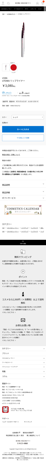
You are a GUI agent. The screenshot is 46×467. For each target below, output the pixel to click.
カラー (4, 117)
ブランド (5, 353)
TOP (3, 14)
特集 (4, 371)
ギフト (26, 9)
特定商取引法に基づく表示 (15, 435)
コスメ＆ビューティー (6, 9)
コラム (4, 376)
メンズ (39, 9)
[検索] (8, 3)
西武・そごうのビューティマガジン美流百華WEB (16, 392)
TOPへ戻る (23, 243)
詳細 (26, 93)
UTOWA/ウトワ (11, 14)
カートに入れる (23, 129)
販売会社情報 (27, 432)
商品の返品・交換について (11, 154)
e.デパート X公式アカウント (10, 403)
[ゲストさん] (37, 3)
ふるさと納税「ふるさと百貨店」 (11, 400)
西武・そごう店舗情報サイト (10, 387)
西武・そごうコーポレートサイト (11, 389)
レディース (33, 9)
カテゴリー (6, 348)
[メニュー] (3, 3)
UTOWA (4, 78)
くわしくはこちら (8, 312)
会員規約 (15, 432)
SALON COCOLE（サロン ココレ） (12, 395)
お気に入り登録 (24, 138)
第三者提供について (33, 435)
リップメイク (34, 228)
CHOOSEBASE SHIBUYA (9, 398)
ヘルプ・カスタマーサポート (10, 422)
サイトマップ (28, 422)
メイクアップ (24, 228)
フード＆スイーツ (18, 9)
